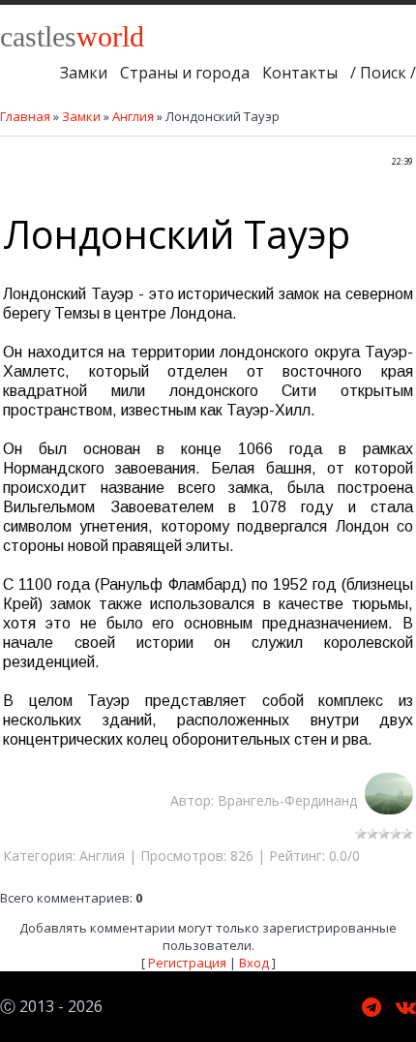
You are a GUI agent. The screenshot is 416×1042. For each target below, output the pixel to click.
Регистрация (187, 962)
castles (72, 36)
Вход (254, 962)
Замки (81, 116)
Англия (133, 116)
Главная (25, 116)
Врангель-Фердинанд (291, 800)
